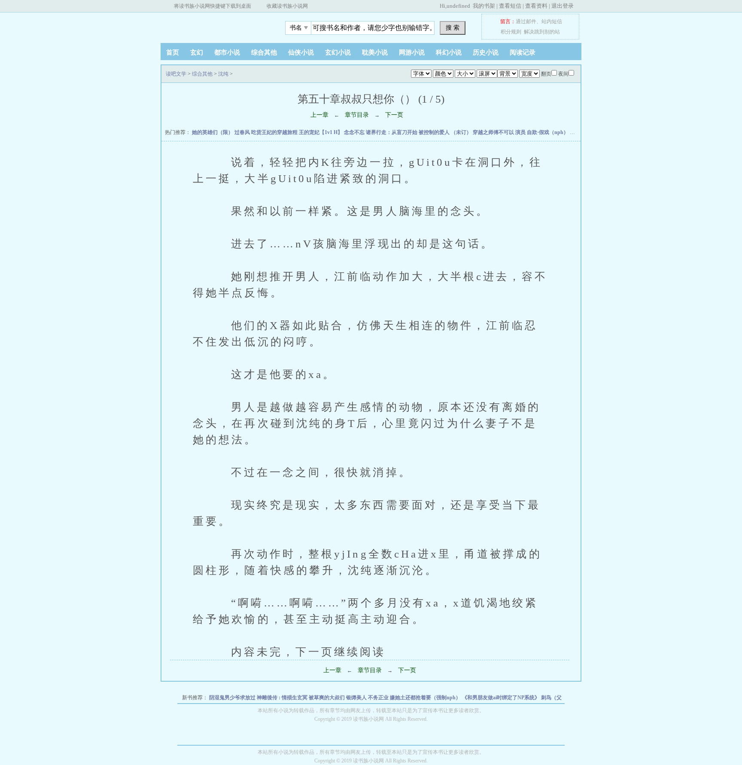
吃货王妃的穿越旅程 (275, 132)
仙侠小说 (301, 52)
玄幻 (196, 52)
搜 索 (452, 27)
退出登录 (562, 6)
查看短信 (510, 6)
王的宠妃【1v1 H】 (321, 132)
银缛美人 (357, 698)
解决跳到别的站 (542, 32)
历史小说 (486, 52)
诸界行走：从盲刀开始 (392, 132)
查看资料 (536, 6)
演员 (521, 132)
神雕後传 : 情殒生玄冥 (283, 698)
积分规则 (511, 32)
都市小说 (227, 52)
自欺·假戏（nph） (548, 132)
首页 (172, 52)
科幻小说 (449, 52)
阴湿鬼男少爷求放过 (233, 698)
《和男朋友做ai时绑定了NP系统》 (501, 698)
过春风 (242, 132)
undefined (458, 6)
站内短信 (551, 21)
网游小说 (412, 52)
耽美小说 (375, 52)
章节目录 (357, 115)
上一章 (319, 115)
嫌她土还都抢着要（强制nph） (426, 698)
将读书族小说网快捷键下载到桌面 (212, 6)
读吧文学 (214, 25)
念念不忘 (355, 132)
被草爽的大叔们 (327, 698)
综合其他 (264, 52)
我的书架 (484, 6)
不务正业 (379, 698)
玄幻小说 (338, 52)
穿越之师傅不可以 (494, 132)
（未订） (462, 132)
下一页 (394, 115)
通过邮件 (526, 21)
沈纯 (223, 74)
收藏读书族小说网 (287, 6)
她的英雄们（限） (213, 132)
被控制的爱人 (435, 132)
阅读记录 (522, 52)
